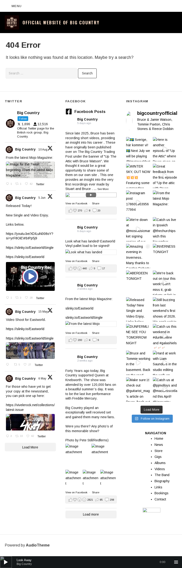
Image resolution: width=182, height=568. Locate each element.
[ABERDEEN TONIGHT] (138, 283)
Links (158, 487)
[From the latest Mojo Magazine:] (165, 202)
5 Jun (42, 197)
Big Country (25, 149)
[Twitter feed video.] (30, 276)
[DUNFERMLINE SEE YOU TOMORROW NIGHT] (138, 336)
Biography (162, 481)
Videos (160, 469)
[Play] (6, 562)
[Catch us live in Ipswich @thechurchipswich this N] (165, 229)
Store (159, 451)
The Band (162, 475)
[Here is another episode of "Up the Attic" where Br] (165, 149)
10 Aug (43, 149)
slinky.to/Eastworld (79, 308)
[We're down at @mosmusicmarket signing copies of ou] (138, 229)
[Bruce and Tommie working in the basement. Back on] (138, 363)
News (159, 445)
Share (95, 203)
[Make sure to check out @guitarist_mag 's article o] (138, 389)
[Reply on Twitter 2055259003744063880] (9, 365)
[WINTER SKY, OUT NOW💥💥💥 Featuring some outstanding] (138, 176)
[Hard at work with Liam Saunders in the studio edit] (165, 363)
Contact (160, 499)
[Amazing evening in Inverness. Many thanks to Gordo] (138, 256)
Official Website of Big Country (61, 22)
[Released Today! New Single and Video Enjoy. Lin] (138, 309)
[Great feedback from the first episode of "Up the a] (165, 176)
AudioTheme (38, 545)
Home (159, 438)
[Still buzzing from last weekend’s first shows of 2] (165, 309)
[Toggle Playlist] (176, 562)
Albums (160, 463)
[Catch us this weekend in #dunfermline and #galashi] (165, 336)
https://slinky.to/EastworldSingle (30, 248)
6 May (42, 378)
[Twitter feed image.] (30, 170)
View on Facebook (76, 203)
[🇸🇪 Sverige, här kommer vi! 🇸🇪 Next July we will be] (138, 149)
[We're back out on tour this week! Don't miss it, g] (165, 283)
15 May (43, 311)
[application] (91, 562)
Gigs (158, 457)
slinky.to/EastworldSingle (84, 317)
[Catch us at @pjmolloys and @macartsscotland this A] (165, 389)
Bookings (161, 493)
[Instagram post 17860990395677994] (138, 202)
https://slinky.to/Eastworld (25, 257)
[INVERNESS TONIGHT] (165, 256)
